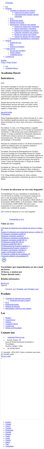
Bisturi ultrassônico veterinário (25, 28)
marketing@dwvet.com (16, 337)
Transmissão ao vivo (16, 219)
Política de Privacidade (13, 328)
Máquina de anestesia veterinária (26, 30)
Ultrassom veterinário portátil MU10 (14, 240)
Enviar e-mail (5, 356)
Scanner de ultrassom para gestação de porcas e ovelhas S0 (22, 232)
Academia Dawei (16, 55)
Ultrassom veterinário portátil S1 (12, 236)
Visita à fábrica (15, 53)
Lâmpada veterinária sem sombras (26, 33)
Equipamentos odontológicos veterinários (24, 39)
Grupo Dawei (10, 49)
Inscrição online (6, 112)
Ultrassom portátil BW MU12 (11, 244)
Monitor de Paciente (17, 22)
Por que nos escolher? (17, 51)
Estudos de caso (15, 43)
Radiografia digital (16, 20)
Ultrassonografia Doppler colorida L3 (14, 248)
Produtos (8, 8)
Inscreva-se (5, 283)
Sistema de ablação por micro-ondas (27, 37)
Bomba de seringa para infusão (25, 35)
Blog (11, 45)
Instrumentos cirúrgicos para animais (23, 24)
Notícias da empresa (17, 47)
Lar (6, 6)
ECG (12, 18)
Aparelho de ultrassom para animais (22, 10)
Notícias (8, 41)
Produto (8, 318)
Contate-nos (9, 57)
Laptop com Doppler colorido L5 (13, 252)
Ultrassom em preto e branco (24, 12)
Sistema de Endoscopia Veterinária (26, 26)
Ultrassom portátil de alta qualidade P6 (14, 256)
